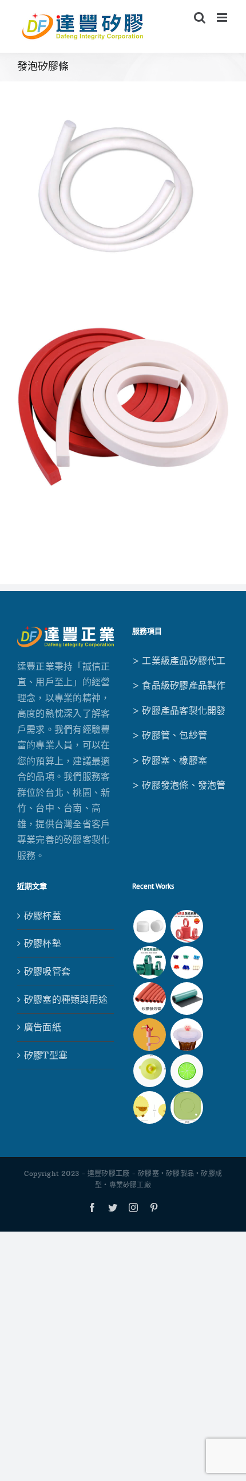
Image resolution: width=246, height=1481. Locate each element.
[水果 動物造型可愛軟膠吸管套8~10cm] (149, 1035)
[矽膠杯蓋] (149, 1071)
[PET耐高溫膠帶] (149, 962)
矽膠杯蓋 (42, 915)
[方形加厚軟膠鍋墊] (186, 1107)
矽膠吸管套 (47, 971)
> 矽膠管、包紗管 (169, 735)
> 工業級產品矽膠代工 (179, 660)
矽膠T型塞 (46, 1055)
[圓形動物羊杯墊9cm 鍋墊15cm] (149, 1107)
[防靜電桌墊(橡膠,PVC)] (186, 998)
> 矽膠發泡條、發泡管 (179, 785)
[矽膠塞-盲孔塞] (186, 962)
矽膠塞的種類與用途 (66, 999)
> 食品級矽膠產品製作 (179, 685)
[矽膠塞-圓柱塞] (149, 926)
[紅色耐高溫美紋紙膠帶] (186, 926)
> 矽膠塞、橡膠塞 (169, 760)
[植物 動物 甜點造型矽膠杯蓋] (186, 1035)
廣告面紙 (42, 1027)
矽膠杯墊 (42, 943)
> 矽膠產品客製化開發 (179, 710)
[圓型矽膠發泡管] (149, 998)
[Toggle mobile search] (199, 17)
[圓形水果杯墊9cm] (186, 1071)
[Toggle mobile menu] (223, 17)
